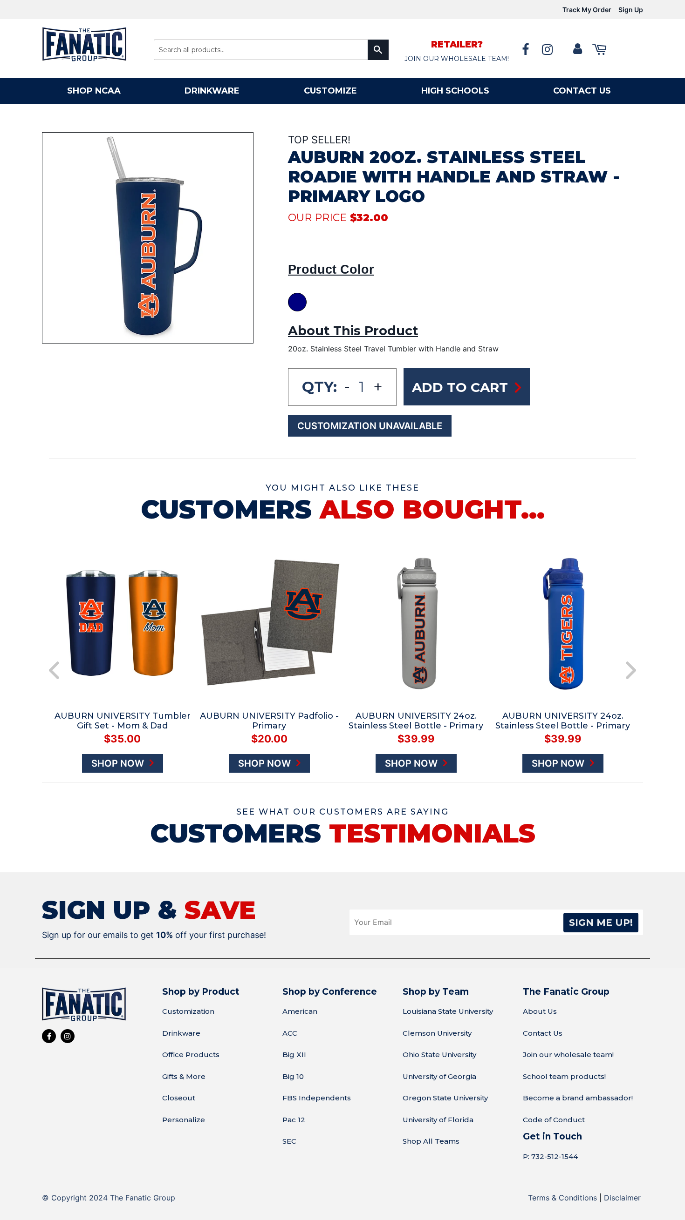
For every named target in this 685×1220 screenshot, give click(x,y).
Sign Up (630, 9)
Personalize (183, 1119)
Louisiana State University (448, 1011)
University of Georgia (439, 1076)
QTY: (319, 387)
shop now (77, 763)
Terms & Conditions (562, 1197)
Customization (188, 1011)
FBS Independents (316, 1097)
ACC (289, 1033)
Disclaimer (622, 1197)
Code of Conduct (554, 1119)
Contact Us (542, 1033)
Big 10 (293, 1076)
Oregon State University (445, 1097)
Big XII (294, 1054)
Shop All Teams (431, 1141)
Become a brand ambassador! (578, 1097)
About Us (540, 1011)
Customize (330, 91)
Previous (54, 670)
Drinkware (212, 91)
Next (631, 670)
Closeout (178, 1097)
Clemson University (437, 1033)
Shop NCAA (94, 91)
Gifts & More (184, 1076)
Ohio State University (439, 1054)
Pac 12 (293, 1119)
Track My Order (586, 9)
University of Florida (438, 1119)
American (299, 1011)
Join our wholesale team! (568, 1054)
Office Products (190, 1054)
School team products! (564, 1076)
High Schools (455, 91)
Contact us (582, 91)
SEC (289, 1141)
